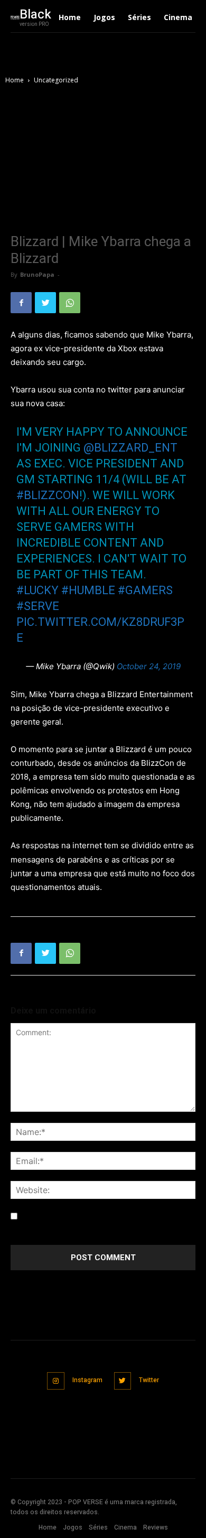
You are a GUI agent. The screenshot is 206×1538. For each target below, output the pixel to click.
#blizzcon (47, 495)
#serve (37, 606)
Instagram (87, 1380)
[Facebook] (21, 302)
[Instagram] (55, 1381)
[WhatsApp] (69, 302)
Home (14, 80)
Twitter (149, 1380)
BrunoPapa (37, 274)
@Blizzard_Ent (130, 447)
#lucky (37, 590)
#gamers (145, 590)
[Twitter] (45, 302)
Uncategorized (56, 80)
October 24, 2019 (149, 666)
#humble (88, 590)
